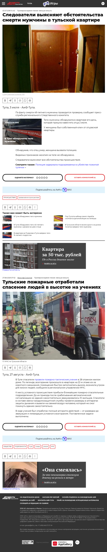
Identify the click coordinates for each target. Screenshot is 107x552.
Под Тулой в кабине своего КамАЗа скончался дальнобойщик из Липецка (80, 217)
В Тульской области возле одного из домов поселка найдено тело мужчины (83, 226)
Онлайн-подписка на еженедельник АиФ (79, 497)
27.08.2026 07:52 (8, 278)
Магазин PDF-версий (50, 497)
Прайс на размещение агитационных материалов (78, 500)
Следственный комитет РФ (13, 94)
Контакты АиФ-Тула (46, 500)
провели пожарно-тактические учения (56, 379)
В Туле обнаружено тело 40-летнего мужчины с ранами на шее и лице (29, 226)
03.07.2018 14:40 (8, 11)
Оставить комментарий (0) (85, 177)
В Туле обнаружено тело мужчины (28, 216)
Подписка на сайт (27, 500)
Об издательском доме (29, 497)
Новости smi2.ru (11, 270)
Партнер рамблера (42, 542)
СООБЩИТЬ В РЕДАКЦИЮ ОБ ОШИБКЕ (34, 503)
